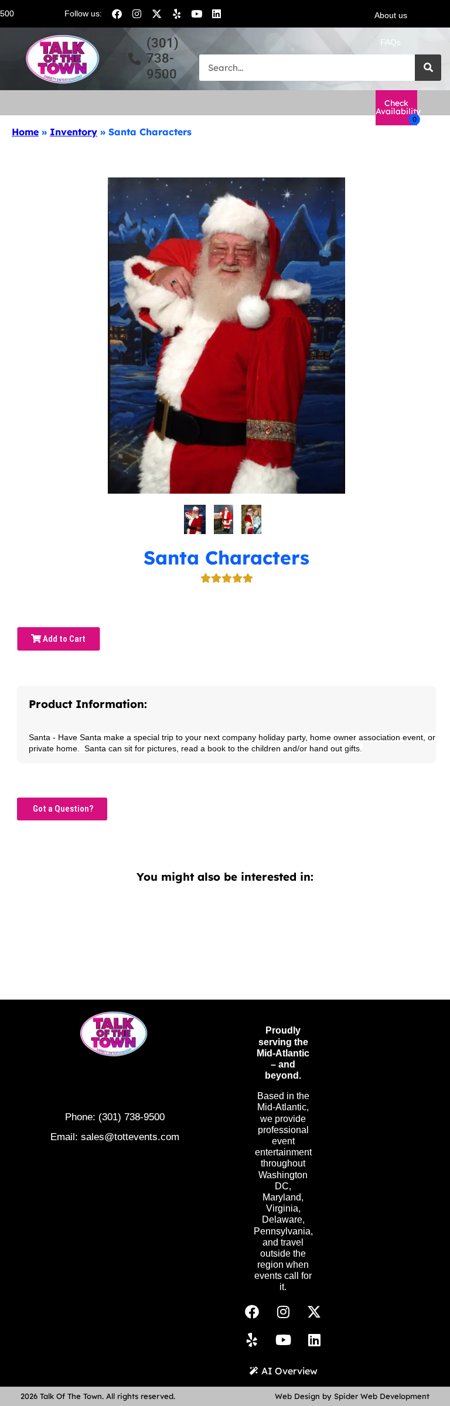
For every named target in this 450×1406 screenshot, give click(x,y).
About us (390, 15)
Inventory (73, 132)
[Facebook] (117, 13)
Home (25, 132)
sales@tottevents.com (130, 1136)
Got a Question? (62, 808)
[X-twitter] (156, 13)
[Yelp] (176, 13)
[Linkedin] (216, 13)
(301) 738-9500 (131, 1117)
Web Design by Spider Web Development (352, 1396)
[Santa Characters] (195, 519)
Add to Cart (63, 639)
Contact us (391, 69)
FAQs (390, 42)
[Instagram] (136, 13)
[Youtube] (196, 13)
